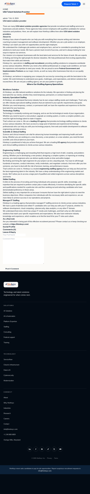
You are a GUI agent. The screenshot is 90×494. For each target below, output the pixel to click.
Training (6, 342)
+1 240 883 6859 (10, 434)
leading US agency (38, 121)
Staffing (6, 327)
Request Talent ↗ (71, 4)
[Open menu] (84, 4)
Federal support (9, 337)
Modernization (9, 380)
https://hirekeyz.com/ (19, 224)
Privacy (49, 458)
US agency (62, 142)
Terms (56, 458)
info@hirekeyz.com (11, 429)
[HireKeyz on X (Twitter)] (54, 449)
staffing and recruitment (34, 63)
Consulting (7, 332)
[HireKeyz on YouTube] (60, 449)
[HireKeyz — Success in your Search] (12, 4)
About (6, 397)
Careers (6, 419)
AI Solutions (8, 311)
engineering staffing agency (51, 169)
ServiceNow (8, 359)
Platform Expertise (10, 321)
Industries (7, 408)
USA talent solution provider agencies (31, 26)
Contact (6, 424)
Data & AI (7, 370)
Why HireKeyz (9, 403)
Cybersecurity (9, 375)
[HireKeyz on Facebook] (35, 449)
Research (7, 413)
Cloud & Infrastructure (11, 365)
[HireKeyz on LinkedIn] (29, 449)
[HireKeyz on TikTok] (48, 449)
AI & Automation (9, 316)
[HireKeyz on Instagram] (42, 449)
